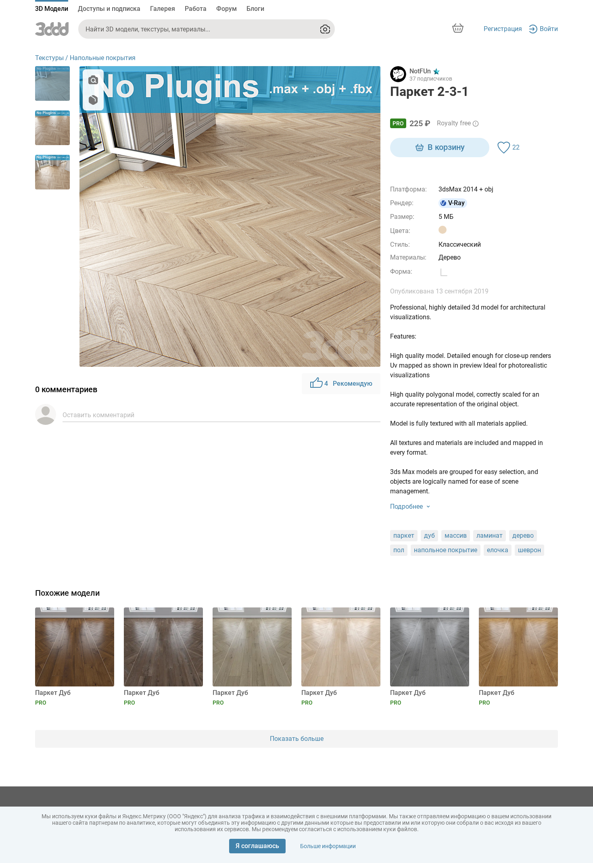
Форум (226, 8)
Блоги (255, 8)
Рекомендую (348, 383)
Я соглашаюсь (257, 846)
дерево (523, 535)
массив (456, 535)
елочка (497, 550)
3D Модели (51, 8)
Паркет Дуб (53, 693)
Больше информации (328, 846)
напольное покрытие (445, 550)
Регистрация (503, 29)
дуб (429, 535)
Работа (196, 8)
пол (398, 550)
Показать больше (297, 738)
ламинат (489, 535)
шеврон (529, 550)
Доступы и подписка (109, 8)
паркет (403, 535)
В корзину (446, 147)
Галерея (162, 8)
